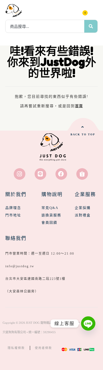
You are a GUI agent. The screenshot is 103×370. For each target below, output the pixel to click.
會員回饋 (49, 222)
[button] (94, 10)
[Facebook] (61, 174)
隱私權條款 (16, 348)
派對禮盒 (83, 215)
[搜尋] (90, 26)
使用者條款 (43, 348)
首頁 (79, 106)
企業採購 (83, 208)
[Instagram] (19, 174)
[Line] (40, 174)
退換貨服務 (51, 215)
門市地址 (13, 215)
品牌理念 (13, 208)
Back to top (83, 134)
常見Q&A (49, 208)
